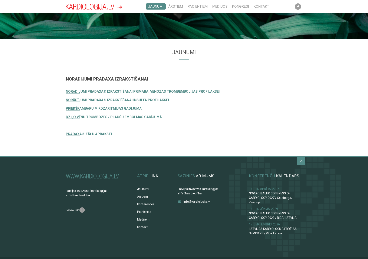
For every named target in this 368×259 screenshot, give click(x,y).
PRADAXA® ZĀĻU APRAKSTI (89, 134)
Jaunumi (156, 6)
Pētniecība (144, 212)
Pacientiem (198, 6)
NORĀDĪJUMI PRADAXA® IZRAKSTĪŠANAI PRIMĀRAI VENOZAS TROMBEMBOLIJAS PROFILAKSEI (143, 91)
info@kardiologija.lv (197, 201)
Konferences (145, 204)
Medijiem (143, 219)
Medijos (219, 6)
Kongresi (240, 6)
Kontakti (262, 6)
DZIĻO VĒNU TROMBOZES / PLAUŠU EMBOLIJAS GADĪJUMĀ (114, 117)
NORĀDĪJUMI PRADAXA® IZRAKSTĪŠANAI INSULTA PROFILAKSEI (117, 100)
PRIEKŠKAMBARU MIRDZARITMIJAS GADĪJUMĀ (104, 108)
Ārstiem (175, 6)
